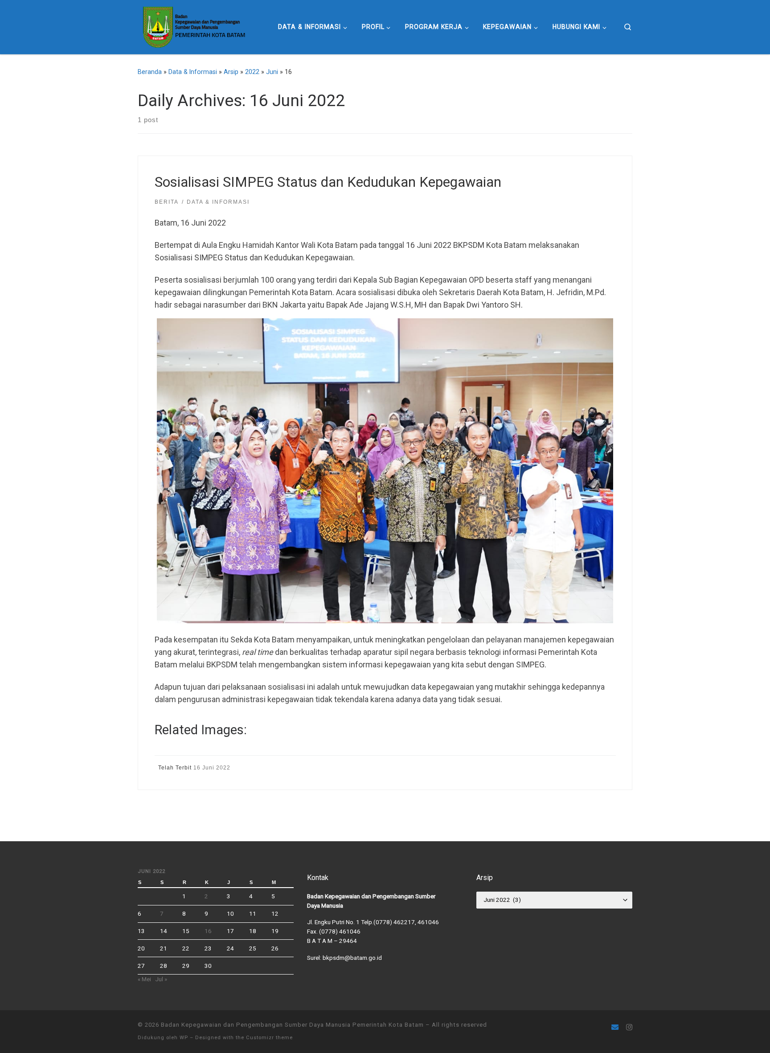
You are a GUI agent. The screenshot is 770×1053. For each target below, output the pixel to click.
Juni (272, 71)
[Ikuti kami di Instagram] (629, 1027)
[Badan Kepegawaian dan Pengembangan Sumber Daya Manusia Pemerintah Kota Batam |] (193, 25)
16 (208, 930)
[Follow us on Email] (614, 1027)
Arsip (231, 71)
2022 (252, 71)
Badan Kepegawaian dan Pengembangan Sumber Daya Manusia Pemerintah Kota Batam (292, 1024)
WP (184, 1038)
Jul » (161, 979)
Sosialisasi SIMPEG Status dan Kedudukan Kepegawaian (328, 182)
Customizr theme (269, 1038)
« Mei (144, 979)
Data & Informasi (192, 71)
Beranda (150, 71)
